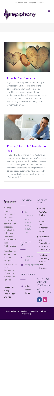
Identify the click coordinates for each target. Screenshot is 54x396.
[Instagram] (45, 299)
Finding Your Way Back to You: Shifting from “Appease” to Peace (43, 220)
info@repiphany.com (36, 2)
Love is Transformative (21, 78)
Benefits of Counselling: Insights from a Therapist (44, 262)
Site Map (7, 296)
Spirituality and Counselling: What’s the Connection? (44, 243)
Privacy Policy (10, 293)
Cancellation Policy (9, 289)
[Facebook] (39, 299)
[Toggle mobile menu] (49, 10)
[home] (10, 200)
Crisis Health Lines (28, 289)
